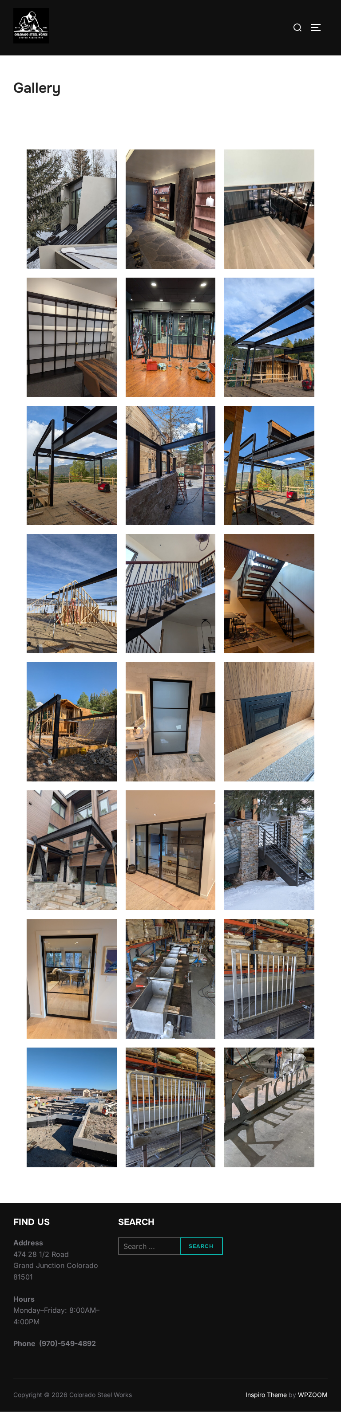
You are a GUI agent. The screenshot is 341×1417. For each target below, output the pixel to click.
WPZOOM (313, 1394)
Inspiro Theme (266, 1394)
